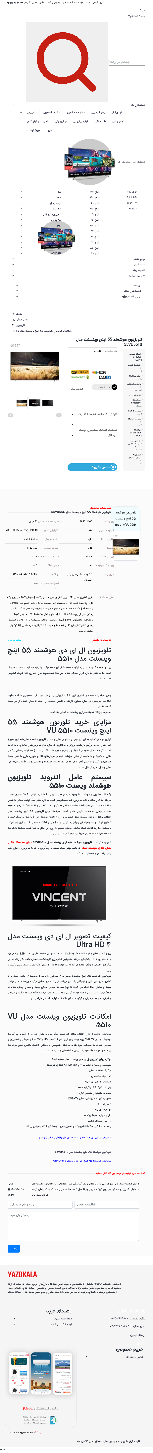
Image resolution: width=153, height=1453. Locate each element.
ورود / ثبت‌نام (137, 16)
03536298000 (120, 1319)
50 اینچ (95, 203)
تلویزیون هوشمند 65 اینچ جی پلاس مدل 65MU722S (82, 1161)
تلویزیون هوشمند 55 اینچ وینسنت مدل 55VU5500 (83, 1152)
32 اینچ (94, 192)
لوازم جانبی (118, 121)
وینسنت (56, 209)
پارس (58, 225)
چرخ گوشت (33, 130)
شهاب (57, 237)
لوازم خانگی (139, 259)
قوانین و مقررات (134, 1357)
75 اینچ (94, 220)
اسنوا (58, 242)
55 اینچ (94, 209)
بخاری (50, 130)
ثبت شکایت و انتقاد (61, 1324)
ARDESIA (56, 253)
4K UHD (132, 192)
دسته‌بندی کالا (138, 105)
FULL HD (132, 197)
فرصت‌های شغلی (132, 291)
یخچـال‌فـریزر (98, 112)
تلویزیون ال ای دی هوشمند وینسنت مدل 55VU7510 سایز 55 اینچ (75, 1138)
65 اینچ (94, 214)
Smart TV (131, 203)
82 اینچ (95, 231)
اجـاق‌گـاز (117, 112)
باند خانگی (100, 121)
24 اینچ (95, 242)
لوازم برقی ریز (80, 121)
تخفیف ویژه (138, 270)
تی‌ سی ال (55, 203)
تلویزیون (31, 112)
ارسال (13, 1248)
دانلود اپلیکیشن (41, 1408)
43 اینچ (94, 197)
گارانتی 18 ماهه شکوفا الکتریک (97, 414)
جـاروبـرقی (61, 121)
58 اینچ (94, 225)
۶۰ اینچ (95, 253)
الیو (59, 248)
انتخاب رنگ (77, 389)
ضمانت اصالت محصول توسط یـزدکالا (98, 432)
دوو (59, 192)
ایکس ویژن (55, 231)
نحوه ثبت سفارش (62, 1319)
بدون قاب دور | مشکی (103, 388)
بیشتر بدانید (15, 640)
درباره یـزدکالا (135, 276)
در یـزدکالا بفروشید (131, 296)
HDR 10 (133, 209)
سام (59, 197)
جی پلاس (56, 220)
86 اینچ (95, 237)
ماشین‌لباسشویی (51, 112)
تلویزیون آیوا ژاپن (51, 214)
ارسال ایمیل (137, 1335)
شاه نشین (139, 265)
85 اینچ (94, 248)
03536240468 (119, 1326)
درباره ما (137, 285)
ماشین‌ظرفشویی (75, 112)
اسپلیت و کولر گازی (37, 121)
